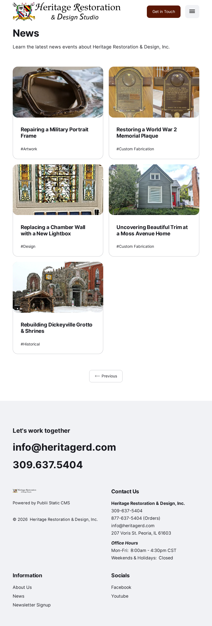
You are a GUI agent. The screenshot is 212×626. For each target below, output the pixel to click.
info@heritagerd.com (133, 525)
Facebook (121, 587)
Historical (31, 344)
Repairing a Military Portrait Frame (55, 132)
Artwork (30, 149)
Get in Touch (163, 11)
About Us (22, 587)
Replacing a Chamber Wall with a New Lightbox (53, 230)
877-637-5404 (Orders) (135, 518)
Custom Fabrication (136, 149)
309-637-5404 (126, 510)
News (18, 596)
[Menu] (192, 11)
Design (29, 246)
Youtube (119, 596)
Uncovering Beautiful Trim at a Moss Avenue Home (152, 230)
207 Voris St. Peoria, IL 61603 (141, 533)
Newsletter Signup (32, 605)
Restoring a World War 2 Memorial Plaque (146, 132)
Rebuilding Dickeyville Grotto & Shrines (57, 328)
